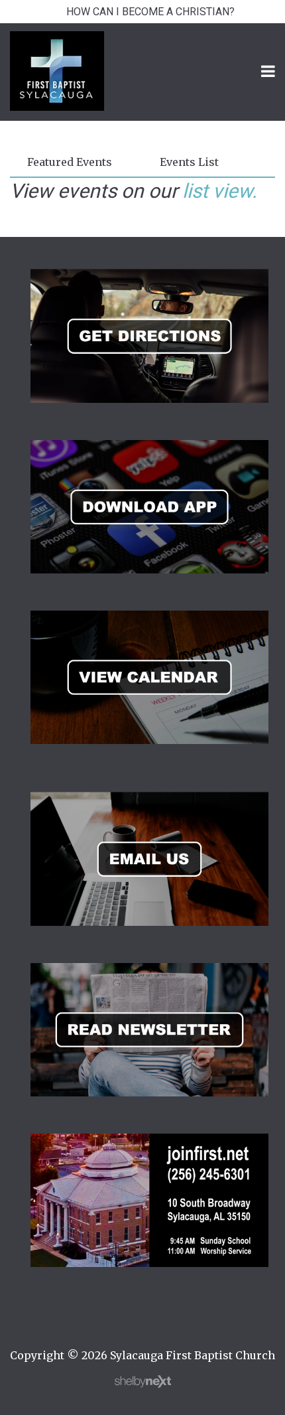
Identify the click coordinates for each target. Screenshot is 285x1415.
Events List (189, 162)
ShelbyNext (143, 1381)
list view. (219, 190)
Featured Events (69, 162)
